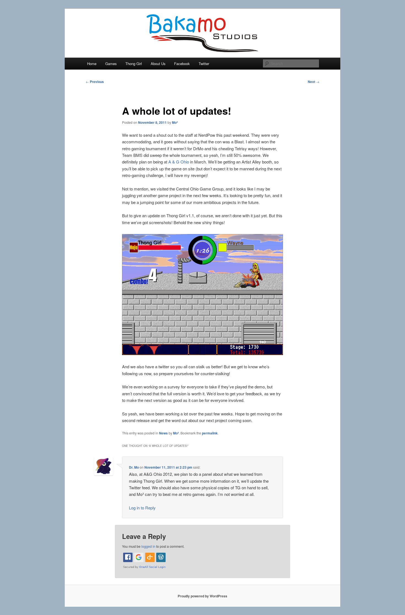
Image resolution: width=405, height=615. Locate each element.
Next (313, 81)
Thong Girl (133, 63)
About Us (158, 63)
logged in (148, 546)
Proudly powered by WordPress (202, 595)
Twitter (204, 63)
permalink (210, 433)
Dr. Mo (134, 467)
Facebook (182, 63)
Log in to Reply (142, 508)
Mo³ (175, 122)
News (163, 433)
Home (91, 63)
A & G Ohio (178, 162)
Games (111, 63)
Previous (95, 81)
